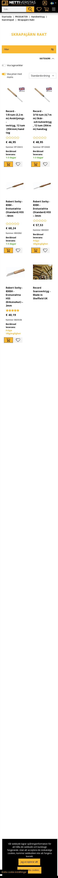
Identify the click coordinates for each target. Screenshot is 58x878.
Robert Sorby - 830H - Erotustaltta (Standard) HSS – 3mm (42, 208)
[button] (29, 58)
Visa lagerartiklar (15, 65)
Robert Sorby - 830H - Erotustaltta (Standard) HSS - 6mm (15, 208)
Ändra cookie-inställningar (13, 872)
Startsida (7, 16)
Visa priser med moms (14, 75)
